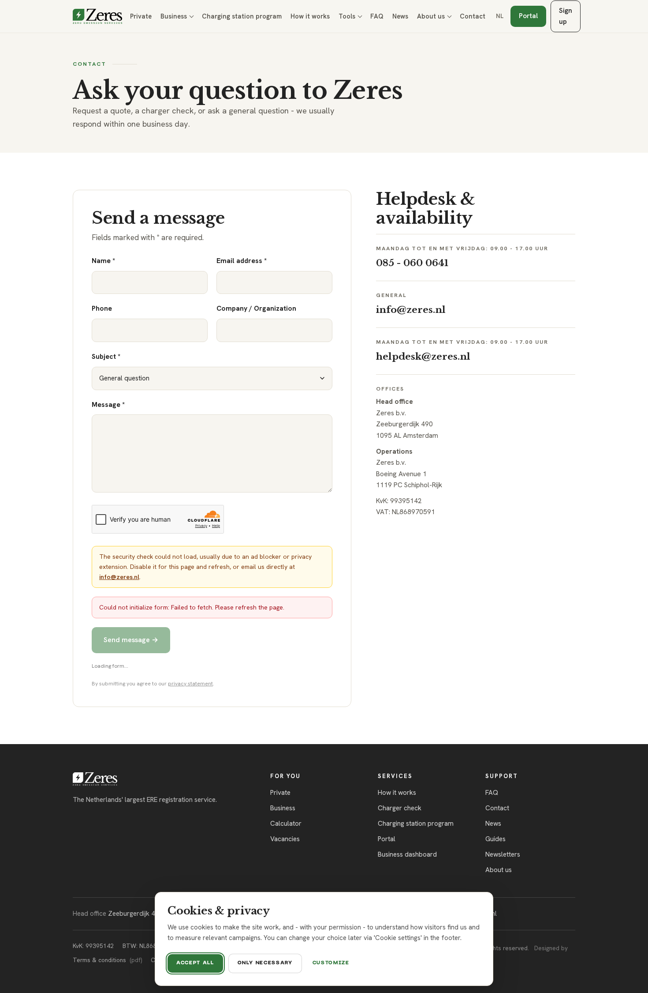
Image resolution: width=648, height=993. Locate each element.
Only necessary (265, 963)
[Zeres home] (97, 16)
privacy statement (190, 683)
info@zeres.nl (119, 577)
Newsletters (502, 854)
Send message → (131, 639)
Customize (331, 963)
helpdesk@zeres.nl (423, 356)
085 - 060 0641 (412, 263)
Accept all (195, 963)
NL (499, 16)
